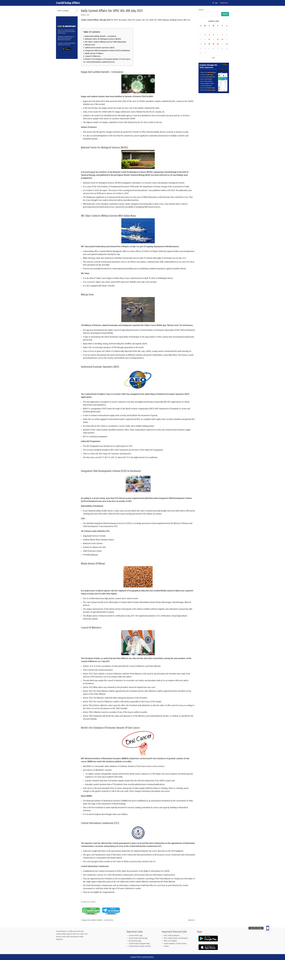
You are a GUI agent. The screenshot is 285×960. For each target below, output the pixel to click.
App (216, 3)
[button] (268, 928)
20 (218, 44)
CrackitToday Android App (138, 938)
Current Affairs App (135, 935)
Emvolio (191, 920)
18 (209, 44)
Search (200, 10)
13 (218, 39)
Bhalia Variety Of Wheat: (94, 53)
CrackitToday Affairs (68, 3)
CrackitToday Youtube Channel (140, 946)
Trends (166, 946)
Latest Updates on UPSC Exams (175, 943)
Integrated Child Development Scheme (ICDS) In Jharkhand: (107, 50)
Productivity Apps (135, 941)
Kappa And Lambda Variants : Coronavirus (100, 36)
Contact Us (224, 3)
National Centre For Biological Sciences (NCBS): (103, 39)
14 (222, 39)
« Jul (213, 58)
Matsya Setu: (90, 45)
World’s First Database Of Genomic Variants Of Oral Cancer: (108, 59)
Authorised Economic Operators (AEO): (100, 48)
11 (209, 39)
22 (227, 44)
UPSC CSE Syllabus (170, 941)
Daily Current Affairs (89, 902)
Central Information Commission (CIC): (100, 62)
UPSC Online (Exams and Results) (176, 938)
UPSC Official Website (171, 935)
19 (213, 44)
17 (205, 44)
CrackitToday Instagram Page (139, 943)
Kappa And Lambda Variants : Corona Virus (97, 920)
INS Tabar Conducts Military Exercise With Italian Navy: (105, 42)
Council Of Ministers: (93, 56)
